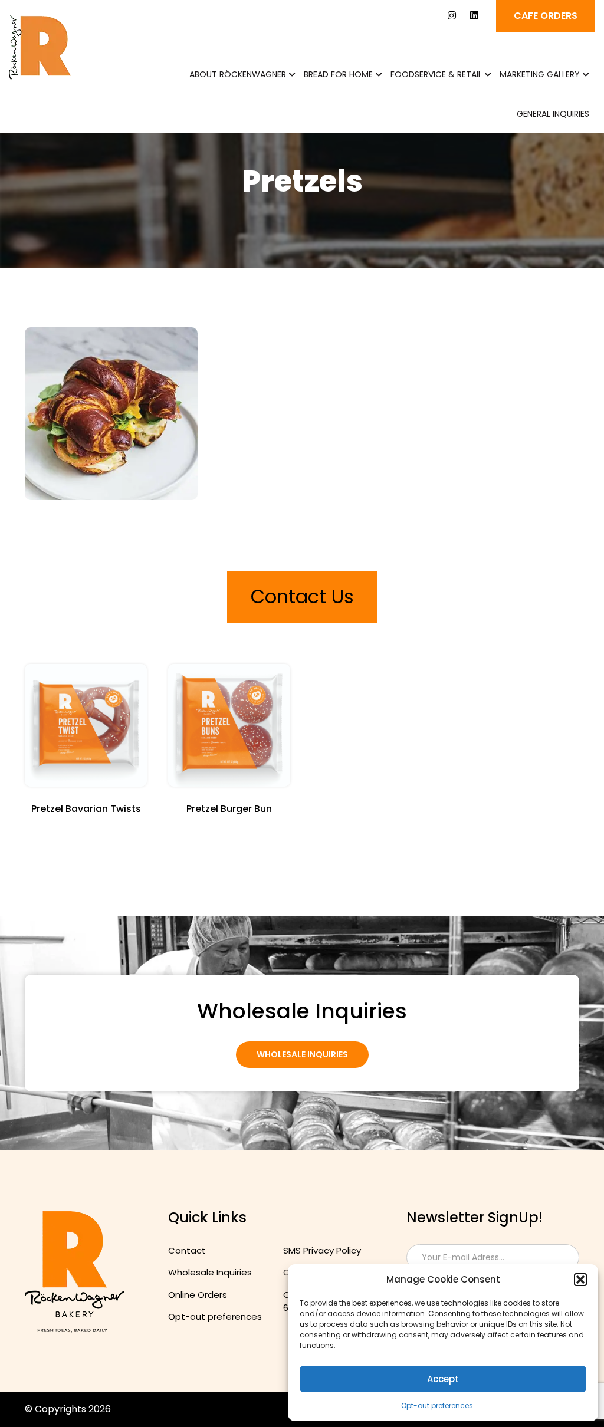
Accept (443, 1379)
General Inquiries (553, 114)
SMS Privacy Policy (322, 1250)
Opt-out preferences (437, 1405)
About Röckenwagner (237, 74)
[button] (580, 1279)
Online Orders (197, 1294)
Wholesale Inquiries (302, 1054)
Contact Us (302, 596)
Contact (187, 1250)
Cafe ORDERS (545, 15)
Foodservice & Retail (436, 74)
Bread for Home (338, 74)
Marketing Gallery (540, 74)
